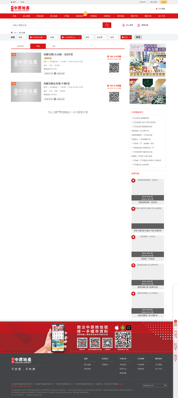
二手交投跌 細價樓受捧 (140, 118)
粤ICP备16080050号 (81, 392)
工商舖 (66, 16)
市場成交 (93, 16)
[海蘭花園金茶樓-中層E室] (26, 92)
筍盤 (38, 46)
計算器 (175, 360)
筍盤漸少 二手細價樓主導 (141, 139)
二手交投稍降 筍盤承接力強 (142, 152)
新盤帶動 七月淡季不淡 (140, 131)
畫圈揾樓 (144, 25)
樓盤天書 (148, 16)
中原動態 (140, 364)
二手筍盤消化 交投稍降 (140, 164)
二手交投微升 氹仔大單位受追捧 (144, 122)
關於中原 (134, 16)
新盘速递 (87, 369)
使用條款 (20, 386)
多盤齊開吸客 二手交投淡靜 (142, 135)
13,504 (50, 99)
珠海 (22, 2)
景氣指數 (123, 373)
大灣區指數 (175, 347)
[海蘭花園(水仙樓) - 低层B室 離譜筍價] (26, 63)
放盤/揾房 (79, 16)
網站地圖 (27, 386)
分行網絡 (161, 8)
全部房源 (20, 46)
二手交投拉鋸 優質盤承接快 (142, 126)
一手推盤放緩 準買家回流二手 (143, 147)
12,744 (50, 74)
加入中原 (161, 16)
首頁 (14, 16)
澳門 (14, 2)
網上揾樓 (53, 16)
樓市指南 (120, 16)
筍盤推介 (105, 364)
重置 (138, 37)
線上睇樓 (26, 16)
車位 (54, 46)
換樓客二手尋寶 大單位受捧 (142, 156)
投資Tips (123, 369)
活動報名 (107, 16)
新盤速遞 (40, 16)
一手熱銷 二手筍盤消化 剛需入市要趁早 (146, 160)
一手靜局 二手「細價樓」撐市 (143, 143)
